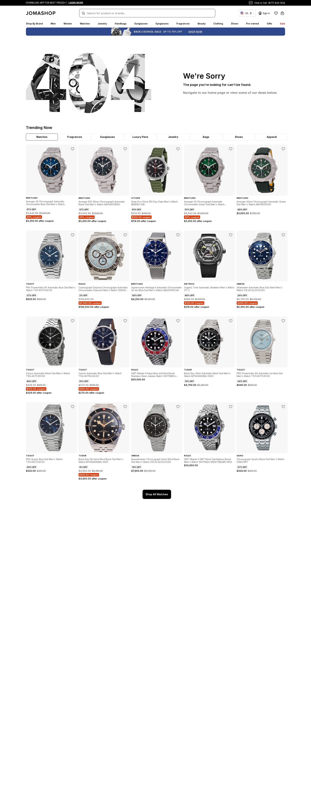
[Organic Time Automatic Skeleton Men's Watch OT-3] (231, 235)
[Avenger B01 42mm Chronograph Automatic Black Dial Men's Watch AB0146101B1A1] (125, 149)
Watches (85, 23)
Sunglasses (141, 23)
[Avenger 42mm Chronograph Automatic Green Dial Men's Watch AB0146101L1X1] (283, 149)
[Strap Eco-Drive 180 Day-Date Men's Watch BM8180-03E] (178, 149)
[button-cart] (282, 13)
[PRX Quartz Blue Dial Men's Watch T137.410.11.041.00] (72, 407)
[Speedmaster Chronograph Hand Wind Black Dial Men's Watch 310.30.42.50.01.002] (178, 407)
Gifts (269, 23)
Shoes (234, 23)
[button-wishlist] (276, 13)
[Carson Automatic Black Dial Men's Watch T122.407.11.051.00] (72, 321)
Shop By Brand (34, 23)
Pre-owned (252, 23)
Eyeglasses (162, 23)
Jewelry (102, 23)
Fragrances (183, 23)
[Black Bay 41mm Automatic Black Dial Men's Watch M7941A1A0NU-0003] (231, 321)
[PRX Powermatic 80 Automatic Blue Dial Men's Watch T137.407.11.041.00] (72, 235)
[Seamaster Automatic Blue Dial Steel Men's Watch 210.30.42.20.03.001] (283, 235)
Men (53, 23)
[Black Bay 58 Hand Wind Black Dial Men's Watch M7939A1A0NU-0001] (125, 407)
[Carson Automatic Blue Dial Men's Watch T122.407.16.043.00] (125, 321)
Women (67, 23)
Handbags (121, 23)
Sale (282, 23)
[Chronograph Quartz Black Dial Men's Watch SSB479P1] (283, 407)
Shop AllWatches (157, 494)
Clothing (218, 23)
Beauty (202, 23)
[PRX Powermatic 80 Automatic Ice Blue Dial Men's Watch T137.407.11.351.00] (283, 321)
